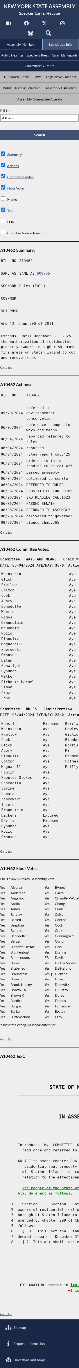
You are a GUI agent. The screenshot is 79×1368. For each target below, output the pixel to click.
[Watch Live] (8, 24)
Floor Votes (16, 188)
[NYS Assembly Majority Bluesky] (31, 34)
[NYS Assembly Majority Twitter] (44, 24)
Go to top (6, 367)
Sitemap (19, 1327)
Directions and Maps (29, 1360)
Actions (13, 166)
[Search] (48, 34)
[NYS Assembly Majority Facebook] (26, 24)
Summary (14, 154)
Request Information (29, 1343)
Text (10, 210)
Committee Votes (20, 177)
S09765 (43, 273)
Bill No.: (6, 110)
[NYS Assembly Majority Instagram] (62, 24)
